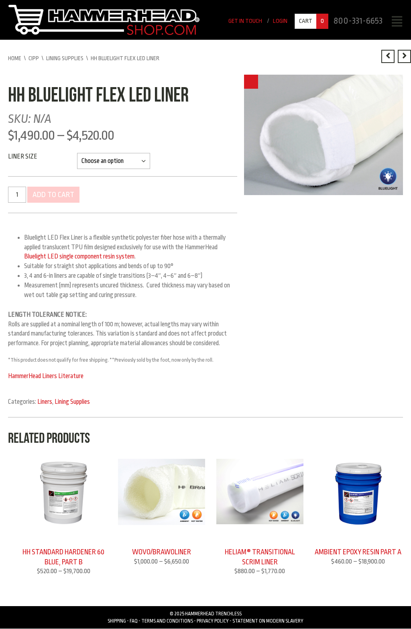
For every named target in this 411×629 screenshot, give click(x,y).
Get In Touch (245, 21)
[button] (251, 82)
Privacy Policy (213, 621)
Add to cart (53, 194)
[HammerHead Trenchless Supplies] (103, 19)
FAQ (134, 621)
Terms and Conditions (167, 621)
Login (280, 21)
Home (14, 58)
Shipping (117, 621)
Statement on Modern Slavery (267, 621)
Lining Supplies (64, 58)
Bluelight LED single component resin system (79, 256)
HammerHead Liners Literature (45, 376)
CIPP (33, 58)
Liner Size (22, 156)
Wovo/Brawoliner (161, 552)
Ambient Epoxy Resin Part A (358, 552)
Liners (44, 401)
